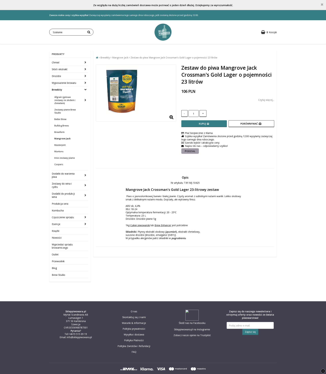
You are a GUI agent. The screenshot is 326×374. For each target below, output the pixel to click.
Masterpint (60, 144)
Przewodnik (58, 261)
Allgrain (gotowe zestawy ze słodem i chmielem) (64, 100)
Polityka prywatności (134, 328)
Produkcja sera (60, 203)
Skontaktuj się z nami (134, 317)
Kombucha (58, 210)
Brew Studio (58, 274)
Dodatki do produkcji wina (63, 195)
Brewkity (57, 89)
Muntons (59, 151)
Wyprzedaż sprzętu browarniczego (62, 246)
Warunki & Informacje (134, 323)
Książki (55, 230)
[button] (269, 32)
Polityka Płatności (134, 340)
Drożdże (56, 76)
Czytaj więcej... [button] (266, 99)
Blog (54, 268)
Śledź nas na (186, 323)
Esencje (56, 224)
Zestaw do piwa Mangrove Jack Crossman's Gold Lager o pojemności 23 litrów (174, 57)
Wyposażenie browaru (64, 82)
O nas (134, 311)
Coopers (58, 164)
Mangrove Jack (62, 138)
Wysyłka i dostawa (134, 334)
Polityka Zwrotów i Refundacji (133, 346)
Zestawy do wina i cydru (62, 185)
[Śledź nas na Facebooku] (192, 319)
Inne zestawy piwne (64, 157)
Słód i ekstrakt (59, 69)
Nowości (56, 237)
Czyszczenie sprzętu (63, 217)
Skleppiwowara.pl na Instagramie (192, 329)
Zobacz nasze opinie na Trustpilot (192, 335)
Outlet (55, 254)
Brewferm (59, 132)
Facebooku (199, 323)
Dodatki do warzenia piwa (63, 175)
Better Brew (60, 119)
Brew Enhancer (163, 225)
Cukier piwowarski (140, 225)
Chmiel (55, 62)
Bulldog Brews (61, 125)
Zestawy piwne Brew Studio (65, 111)
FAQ (134, 351)
